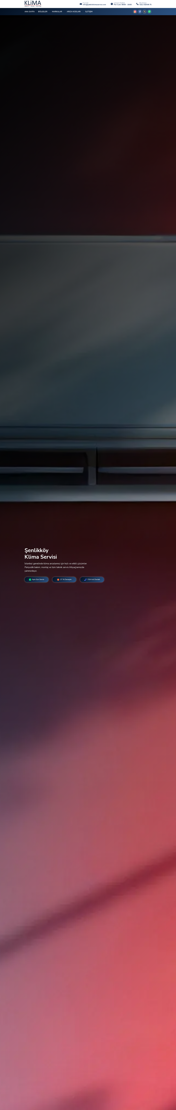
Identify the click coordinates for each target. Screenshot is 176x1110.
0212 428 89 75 (145, 5)
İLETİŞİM (89, 11)
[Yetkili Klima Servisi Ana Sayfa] (33, 4)
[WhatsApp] (149, 12)
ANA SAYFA (30, 11)
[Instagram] (135, 12)
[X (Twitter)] (144, 12)
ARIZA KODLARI (74, 11)
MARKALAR (57, 11)
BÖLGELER (42, 11)
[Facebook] (140, 12)
